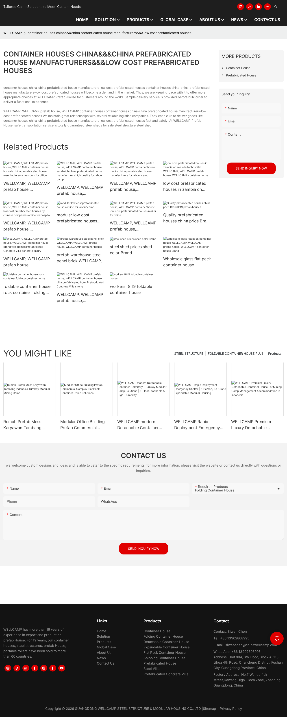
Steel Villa (151, 669)
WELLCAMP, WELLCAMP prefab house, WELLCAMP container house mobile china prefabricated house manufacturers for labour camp (133, 186)
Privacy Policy (231, 708)
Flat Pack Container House (165, 652)
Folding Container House (163, 636)
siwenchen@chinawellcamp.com (251, 645)
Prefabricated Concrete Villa (166, 674)
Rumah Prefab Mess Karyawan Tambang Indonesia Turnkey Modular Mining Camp (29, 425)
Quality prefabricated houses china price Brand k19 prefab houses (187, 218)
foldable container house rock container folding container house (26, 289)
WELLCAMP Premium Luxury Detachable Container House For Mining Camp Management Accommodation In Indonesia (257, 425)
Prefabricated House (160, 663)
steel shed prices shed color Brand (131, 249)
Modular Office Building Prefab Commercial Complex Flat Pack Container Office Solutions (85, 425)
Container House (157, 631)
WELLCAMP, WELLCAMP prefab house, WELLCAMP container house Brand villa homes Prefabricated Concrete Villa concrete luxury (26, 262)
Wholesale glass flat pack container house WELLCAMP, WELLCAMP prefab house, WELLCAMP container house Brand (187, 262)
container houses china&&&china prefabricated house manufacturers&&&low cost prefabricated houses (109, 33)
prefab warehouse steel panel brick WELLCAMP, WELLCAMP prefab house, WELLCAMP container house (79, 258)
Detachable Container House (166, 642)
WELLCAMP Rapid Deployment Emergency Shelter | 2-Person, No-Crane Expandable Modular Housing (200, 425)
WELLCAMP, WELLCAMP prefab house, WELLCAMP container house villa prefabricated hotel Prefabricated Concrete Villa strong (80, 298)
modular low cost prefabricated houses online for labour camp (78, 218)
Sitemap (209, 708)
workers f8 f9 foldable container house (131, 289)
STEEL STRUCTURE (188, 353)
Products (274, 353)
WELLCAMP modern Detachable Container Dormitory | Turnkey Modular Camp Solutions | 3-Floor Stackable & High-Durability (142, 425)
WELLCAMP (12, 33)
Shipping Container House (164, 658)
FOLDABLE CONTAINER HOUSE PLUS (235, 353)
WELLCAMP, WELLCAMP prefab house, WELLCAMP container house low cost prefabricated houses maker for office (133, 226)
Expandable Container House (167, 647)
